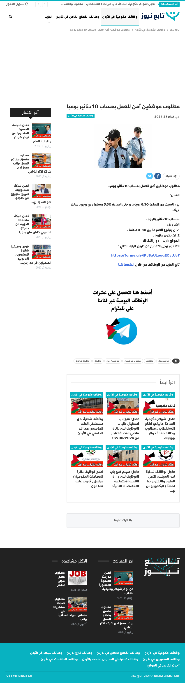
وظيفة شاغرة (82, 361)
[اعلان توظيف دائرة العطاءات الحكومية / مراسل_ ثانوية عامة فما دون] (87, 456)
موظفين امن (112, 361)
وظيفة (98, 361)
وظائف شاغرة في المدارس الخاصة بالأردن (110, 659)
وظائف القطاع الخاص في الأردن (77, 17)
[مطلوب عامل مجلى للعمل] (77, 578)
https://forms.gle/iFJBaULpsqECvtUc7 (145, 255)
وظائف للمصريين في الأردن (161, 659)
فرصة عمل (163, 361)
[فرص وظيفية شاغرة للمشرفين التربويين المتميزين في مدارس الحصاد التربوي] (41, 252)
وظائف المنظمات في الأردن (59, 659)
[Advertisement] (92, 66)
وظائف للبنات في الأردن (46, 653)
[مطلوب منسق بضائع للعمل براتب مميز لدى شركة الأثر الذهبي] (41, 160)
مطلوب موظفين (133, 361)
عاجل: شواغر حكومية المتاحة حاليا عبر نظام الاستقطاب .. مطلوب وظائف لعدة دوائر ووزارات (97, 4)
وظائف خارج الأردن (79, 653)
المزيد (49, 17)
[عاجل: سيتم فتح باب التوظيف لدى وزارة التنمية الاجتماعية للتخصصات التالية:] (123, 456)
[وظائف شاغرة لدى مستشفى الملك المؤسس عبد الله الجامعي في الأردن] (87, 403)
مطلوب (149, 361)
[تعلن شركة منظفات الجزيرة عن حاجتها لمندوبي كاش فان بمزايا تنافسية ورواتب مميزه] (41, 221)
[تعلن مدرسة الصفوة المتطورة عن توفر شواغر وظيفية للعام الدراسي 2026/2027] (41, 130)
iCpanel (11, 676)
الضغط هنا (126, 264)
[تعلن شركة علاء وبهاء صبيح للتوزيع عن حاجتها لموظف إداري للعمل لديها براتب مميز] (41, 191)
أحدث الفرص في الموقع (163, 665)
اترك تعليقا (121, 520)
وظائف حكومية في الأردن (119, 17)
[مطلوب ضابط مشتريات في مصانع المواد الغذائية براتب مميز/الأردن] (77, 604)
